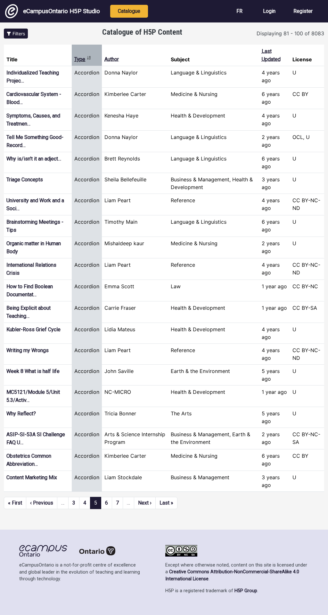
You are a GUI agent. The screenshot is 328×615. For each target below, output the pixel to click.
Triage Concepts (24, 180)
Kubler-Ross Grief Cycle (33, 329)
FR (239, 11)
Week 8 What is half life (33, 371)
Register (303, 11)
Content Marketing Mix (31, 477)
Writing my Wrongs (27, 350)
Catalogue (129, 11)
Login (269, 11)
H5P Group (245, 590)
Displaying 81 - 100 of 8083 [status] (290, 33)
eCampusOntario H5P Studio (61, 11)
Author (111, 59)
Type (82, 59)
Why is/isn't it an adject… (33, 159)
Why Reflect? (21, 414)
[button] (16, 34)
